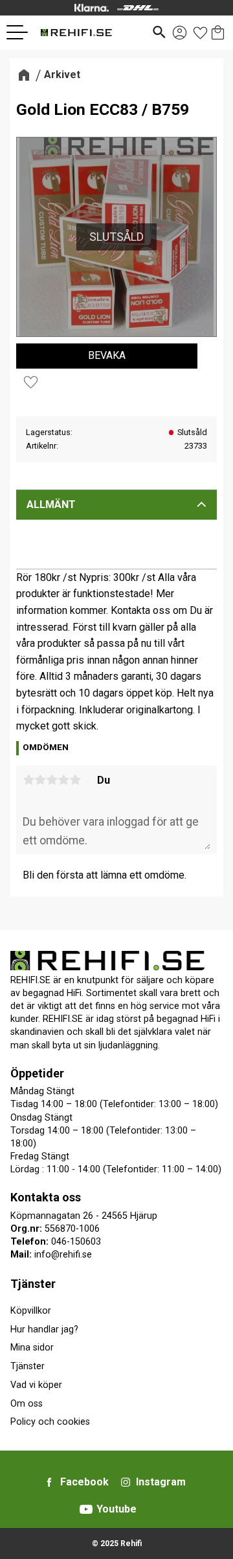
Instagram (161, 1482)
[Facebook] (49, 1482)
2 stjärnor (40, 780)
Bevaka (107, 355)
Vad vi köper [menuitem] (36, 1385)
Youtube (116, 1509)
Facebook (84, 1482)
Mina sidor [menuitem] (32, 1347)
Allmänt (51, 504)
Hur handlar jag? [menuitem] (44, 1329)
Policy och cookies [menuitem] (50, 1421)
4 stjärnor (63, 780)
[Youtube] (86, 1509)
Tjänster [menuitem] (33, 1283)
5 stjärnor (75, 780)
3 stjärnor (52, 780)
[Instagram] (125, 1482)
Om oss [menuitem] (26, 1403)
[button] (22, 32)
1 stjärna (28, 780)
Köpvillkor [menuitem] (30, 1310)
